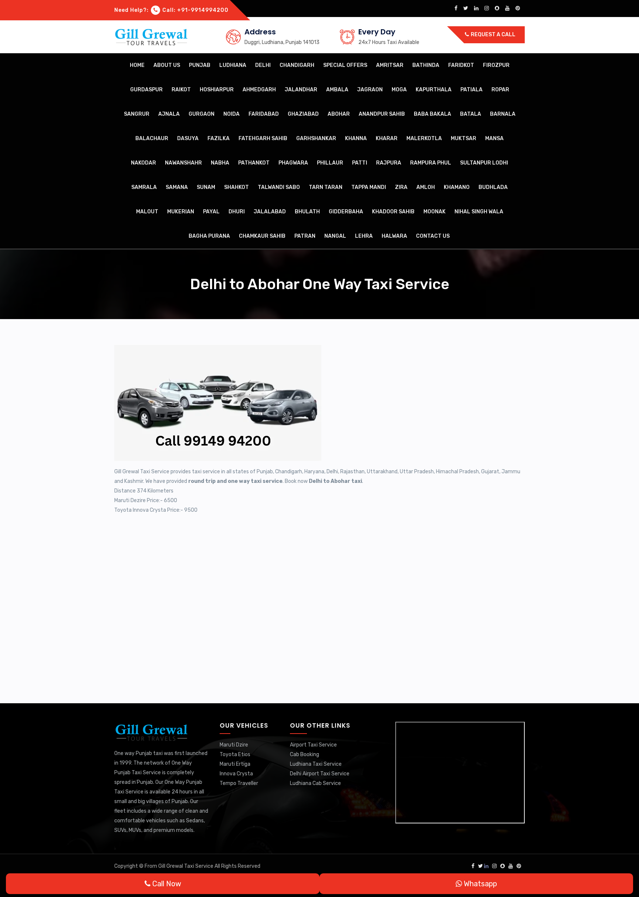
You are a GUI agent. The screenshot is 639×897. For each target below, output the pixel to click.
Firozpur (496, 65)
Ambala (337, 90)
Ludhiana (232, 65)
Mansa (494, 138)
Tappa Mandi (368, 187)
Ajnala (169, 114)
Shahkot (236, 187)
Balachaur (151, 138)
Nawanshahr (183, 163)
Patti (359, 163)
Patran (304, 236)
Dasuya (188, 138)
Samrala (144, 187)
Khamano (457, 187)
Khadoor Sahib (393, 212)
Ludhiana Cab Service (315, 783)
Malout (147, 212)
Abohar (339, 114)
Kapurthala (434, 90)
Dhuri (237, 212)
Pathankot (254, 163)
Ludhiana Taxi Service (316, 764)
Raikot (181, 90)
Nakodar (143, 163)
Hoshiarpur (217, 90)
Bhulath (307, 212)
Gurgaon (201, 114)
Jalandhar (301, 90)
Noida (231, 114)
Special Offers (345, 65)
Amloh (425, 187)
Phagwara (293, 163)
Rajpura (388, 163)
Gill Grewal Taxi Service (186, 866)
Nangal (335, 236)
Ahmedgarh (259, 90)
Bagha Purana (209, 236)
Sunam (206, 187)
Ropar (500, 90)
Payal (211, 212)
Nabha (220, 163)
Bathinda (425, 65)
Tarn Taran (325, 187)
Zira (401, 187)
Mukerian (180, 212)
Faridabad (263, 114)
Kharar (387, 138)
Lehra (364, 236)
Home (137, 65)
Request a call (492, 34)
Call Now (166, 883)
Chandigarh (297, 65)
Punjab (199, 65)
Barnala (502, 114)
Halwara (394, 236)
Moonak (434, 212)
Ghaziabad (303, 114)
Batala (470, 114)
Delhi (263, 65)
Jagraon (370, 90)
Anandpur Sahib (382, 114)
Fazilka (218, 138)
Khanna (356, 138)
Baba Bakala (432, 114)
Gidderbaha (346, 212)
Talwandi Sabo (279, 187)
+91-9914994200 (203, 10)
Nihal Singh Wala (478, 212)
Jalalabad (270, 212)
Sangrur (136, 114)
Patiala (471, 90)
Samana (177, 187)
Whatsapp (479, 883)
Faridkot (461, 65)
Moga (399, 90)
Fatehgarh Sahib (263, 138)
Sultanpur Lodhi (484, 163)
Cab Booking (304, 754)
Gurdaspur (146, 90)
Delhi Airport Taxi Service (319, 774)
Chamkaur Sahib (262, 236)
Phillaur (330, 163)
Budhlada (493, 187)
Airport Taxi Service (313, 745)
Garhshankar (316, 138)
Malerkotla (424, 138)
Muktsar (463, 138)
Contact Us (433, 236)
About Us (166, 65)
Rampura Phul (430, 163)
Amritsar (389, 65)
